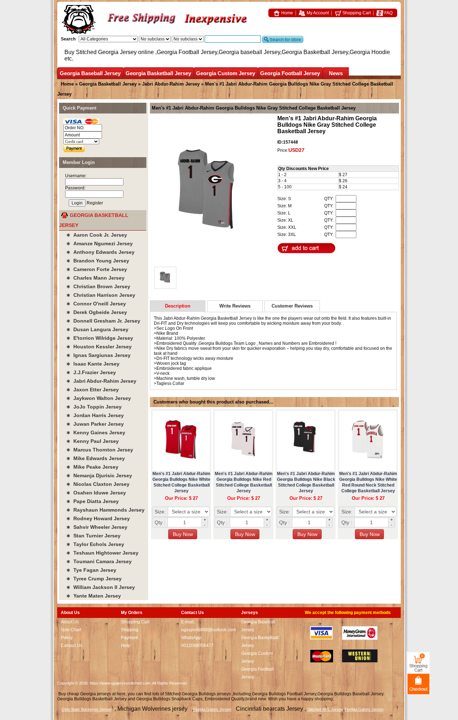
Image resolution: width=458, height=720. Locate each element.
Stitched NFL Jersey (325, 709)
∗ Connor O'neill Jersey (96, 303)
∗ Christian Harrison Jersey (100, 295)
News (336, 73)
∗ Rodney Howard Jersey (98, 518)
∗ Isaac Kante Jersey (93, 364)
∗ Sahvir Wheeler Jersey (96, 527)
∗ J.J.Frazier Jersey (91, 372)
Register (95, 203)
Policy (67, 637)
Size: (160, 511)
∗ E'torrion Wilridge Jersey (99, 338)
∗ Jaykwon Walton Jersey (98, 398)
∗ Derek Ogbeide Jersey (96, 312)
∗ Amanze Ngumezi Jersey (99, 243)
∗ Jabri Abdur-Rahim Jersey (101, 381)
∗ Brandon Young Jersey (97, 261)
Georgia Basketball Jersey (158, 73)
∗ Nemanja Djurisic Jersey (99, 475)
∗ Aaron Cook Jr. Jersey (96, 235)
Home (286, 12)
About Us (70, 621)
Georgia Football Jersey (290, 73)
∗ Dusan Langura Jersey (97, 329)
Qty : (160, 522)
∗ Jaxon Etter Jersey (92, 389)
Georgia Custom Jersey (225, 73)
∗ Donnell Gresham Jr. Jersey (103, 321)
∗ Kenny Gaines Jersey (95, 432)
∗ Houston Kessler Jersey (99, 346)
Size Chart (71, 629)
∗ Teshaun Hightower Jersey (102, 553)
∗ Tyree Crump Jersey (94, 578)
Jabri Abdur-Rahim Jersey (171, 84)
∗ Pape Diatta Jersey (92, 501)
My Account (317, 12)
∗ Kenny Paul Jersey (92, 441)
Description (177, 306)
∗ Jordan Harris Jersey (95, 415)
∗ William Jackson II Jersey (100, 587)
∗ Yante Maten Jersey (93, 596)
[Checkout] (418, 683)
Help (125, 645)
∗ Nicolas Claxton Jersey (98, 484)
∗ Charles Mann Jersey (95, 278)
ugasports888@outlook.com (208, 629)
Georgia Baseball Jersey (90, 73)
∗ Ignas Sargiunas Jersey (98, 355)
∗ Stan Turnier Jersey (93, 535)
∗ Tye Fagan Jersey (91, 570)
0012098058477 (197, 645)
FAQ (388, 12)
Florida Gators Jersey (212, 709)
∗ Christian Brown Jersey (98, 286)
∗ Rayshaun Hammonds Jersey (105, 510)
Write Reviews (234, 306)
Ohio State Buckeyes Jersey (87, 709)
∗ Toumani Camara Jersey (99, 561)
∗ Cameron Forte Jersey (96, 269)
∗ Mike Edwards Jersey (95, 458)
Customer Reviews (292, 306)
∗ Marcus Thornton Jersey (99, 450)
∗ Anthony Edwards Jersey (100, 252)
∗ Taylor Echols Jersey (95, 544)
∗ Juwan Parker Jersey (95, 424)
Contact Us (71, 645)
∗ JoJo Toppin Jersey (94, 407)
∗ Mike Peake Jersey (92, 467)
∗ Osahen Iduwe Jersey (96, 493)
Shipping (129, 629)
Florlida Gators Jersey (364, 709)
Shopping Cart (356, 12)
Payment (129, 637)
